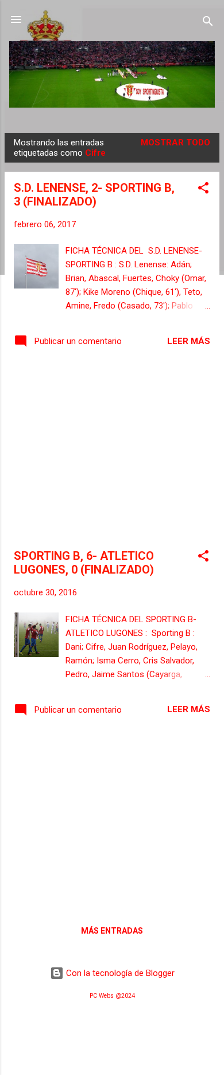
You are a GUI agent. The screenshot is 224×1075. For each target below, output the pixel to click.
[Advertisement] (112, 450)
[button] (203, 190)
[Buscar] (208, 23)
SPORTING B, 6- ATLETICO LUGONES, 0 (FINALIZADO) (84, 562)
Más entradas (112, 930)
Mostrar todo (175, 142)
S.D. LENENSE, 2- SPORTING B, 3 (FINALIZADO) (94, 194)
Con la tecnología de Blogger (119, 973)
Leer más (188, 341)
